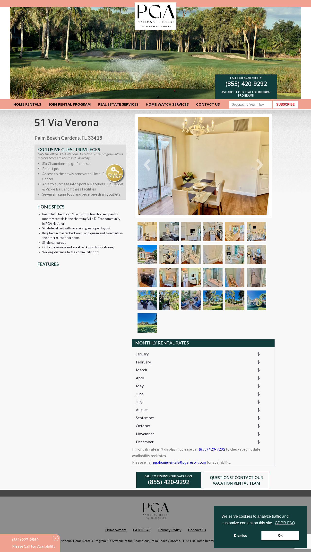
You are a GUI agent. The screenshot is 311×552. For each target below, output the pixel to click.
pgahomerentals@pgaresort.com (179, 462)
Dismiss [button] (240, 535)
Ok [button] (280, 535)
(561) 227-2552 (25, 539)
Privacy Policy (169, 530)
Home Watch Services (167, 104)
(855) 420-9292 (246, 83)
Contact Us (208, 104)
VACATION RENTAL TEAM (236, 483)
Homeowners (116, 530)
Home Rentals (27, 104)
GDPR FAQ (142, 530)
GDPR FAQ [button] (285, 523)
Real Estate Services (118, 104)
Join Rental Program (70, 104)
